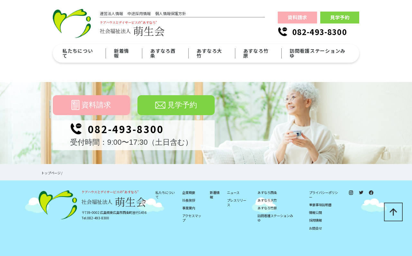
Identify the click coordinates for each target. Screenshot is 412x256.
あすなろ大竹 (267, 200)
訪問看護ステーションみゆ (275, 218)
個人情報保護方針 (170, 13)
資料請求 (297, 17)
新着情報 (215, 194)
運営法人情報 (111, 13)
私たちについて (165, 194)
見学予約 (340, 17)
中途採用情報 (139, 13)
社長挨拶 (188, 200)
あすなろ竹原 (267, 208)
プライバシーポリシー (323, 194)
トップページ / (51, 172)
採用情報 (315, 220)
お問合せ (315, 228)
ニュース (233, 192)
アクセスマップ (191, 218)
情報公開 (315, 212)
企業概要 (188, 192)
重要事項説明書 (320, 205)
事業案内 (188, 208)
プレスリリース (236, 202)
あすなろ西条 (267, 192)
